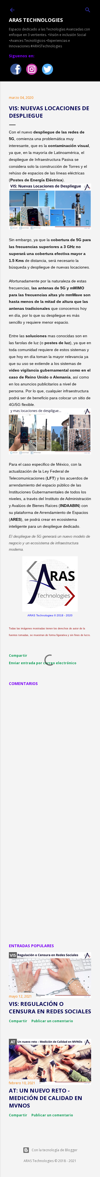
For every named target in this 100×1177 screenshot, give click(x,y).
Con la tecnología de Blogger (55, 1150)
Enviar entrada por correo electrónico (42, 663)
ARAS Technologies (36, 20)
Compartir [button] (18, 655)
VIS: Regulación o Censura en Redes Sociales (50, 1007)
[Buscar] (87, 9)
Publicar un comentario (52, 1021)
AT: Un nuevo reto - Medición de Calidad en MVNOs (45, 1098)
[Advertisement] (50, 879)
